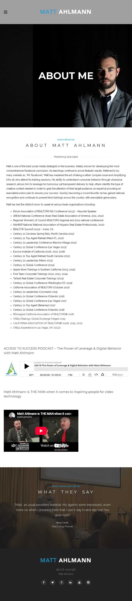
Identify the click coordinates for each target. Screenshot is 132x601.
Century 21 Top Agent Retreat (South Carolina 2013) (41, 256)
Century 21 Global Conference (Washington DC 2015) (42, 283)
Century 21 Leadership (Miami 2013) (33, 260)
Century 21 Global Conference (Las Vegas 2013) (40, 247)
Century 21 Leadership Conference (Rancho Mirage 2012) (45, 242)
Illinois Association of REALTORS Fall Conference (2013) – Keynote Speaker (54, 211)
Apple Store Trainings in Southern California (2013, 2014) (44, 269)
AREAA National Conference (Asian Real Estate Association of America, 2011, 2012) (58, 215)
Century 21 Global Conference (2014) (33, 265)
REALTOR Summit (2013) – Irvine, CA (33, 229)
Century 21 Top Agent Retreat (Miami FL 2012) (38, 238)
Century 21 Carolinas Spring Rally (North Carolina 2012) (43, 233)
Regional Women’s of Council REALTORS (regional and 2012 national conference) (58, 220)
